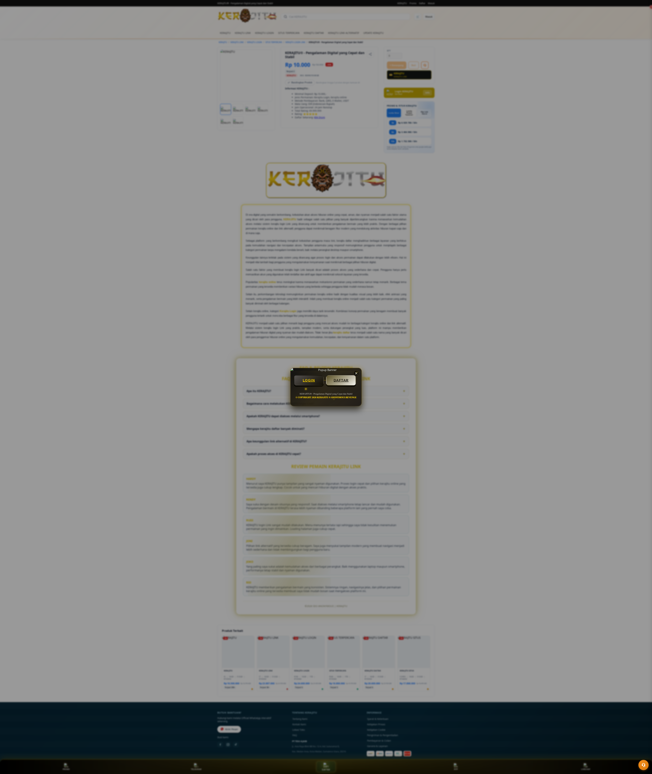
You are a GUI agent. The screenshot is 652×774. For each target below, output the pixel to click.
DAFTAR (341, 380)
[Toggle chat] (643, 765)
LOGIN (309, 380)
